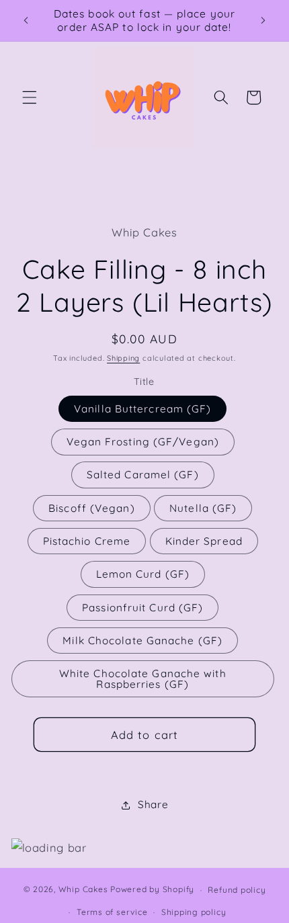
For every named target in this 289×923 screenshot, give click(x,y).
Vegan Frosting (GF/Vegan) (143, 441)
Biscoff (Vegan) (91, 508)
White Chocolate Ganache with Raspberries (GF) (142, 678)
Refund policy (236, 890)
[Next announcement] (263, 21)
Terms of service (112, 912)
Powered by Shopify (152, 890)
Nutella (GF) (203, 508)
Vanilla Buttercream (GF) (142, 408)
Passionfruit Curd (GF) (142, 607)
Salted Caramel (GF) (143, 474)
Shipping (123, 358)
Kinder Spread (204, 541)
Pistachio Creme (87, 541)
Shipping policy (193, 912)
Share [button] (153, 804)
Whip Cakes (83, 890)
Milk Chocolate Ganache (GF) (142, 640)
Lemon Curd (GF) (143, 574)
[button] (29, 97)
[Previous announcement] (26, 21)
